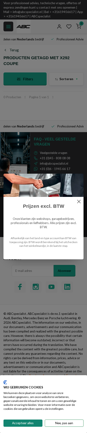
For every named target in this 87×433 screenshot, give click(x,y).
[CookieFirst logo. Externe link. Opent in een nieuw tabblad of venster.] (5, 382)
